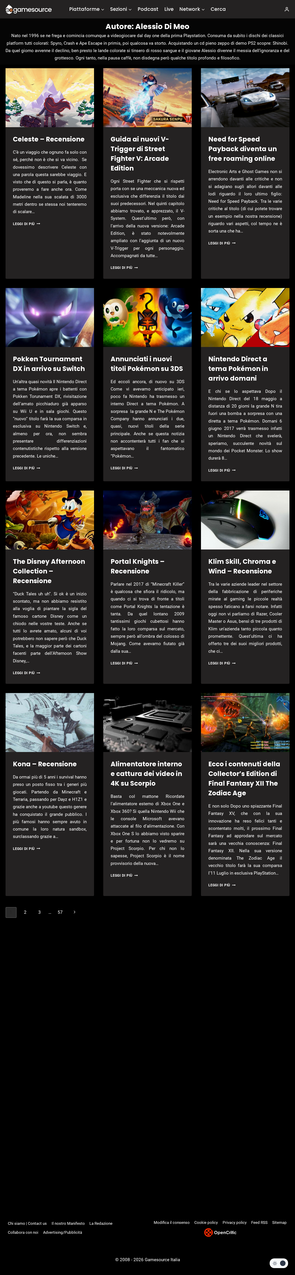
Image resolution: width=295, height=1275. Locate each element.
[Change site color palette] (279, 1263)
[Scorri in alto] (279, 1254)
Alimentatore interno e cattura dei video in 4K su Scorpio (146, 774)
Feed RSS (259, 1222)
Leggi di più (26, 224)
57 (60, 912)
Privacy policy (235, 1222)
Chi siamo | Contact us (27, 1223)
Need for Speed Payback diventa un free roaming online (242, 149)
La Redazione (100, 1223)
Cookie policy (206, 1222)
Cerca (218, 9)
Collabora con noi (23, 1232)
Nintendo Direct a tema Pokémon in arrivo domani (238, 369)
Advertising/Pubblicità (62, 1232)
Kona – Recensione (45, 764)
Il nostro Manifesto (68, 1223)
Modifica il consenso (172, 1222)
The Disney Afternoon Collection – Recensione (49, 571)
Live (169, 9)
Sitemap (279, 1222)
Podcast (148, 9)
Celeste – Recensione (49, 139)
